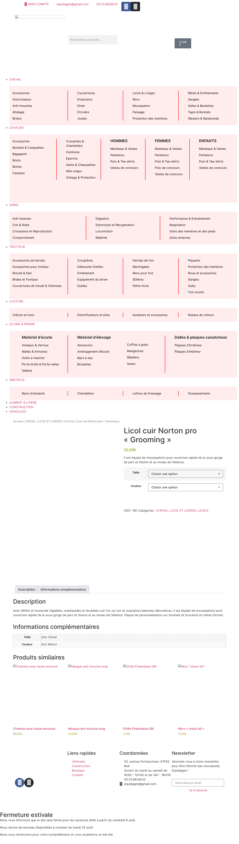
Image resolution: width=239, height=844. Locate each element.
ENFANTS (207, 141)
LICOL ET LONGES (50, 421)
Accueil (17, 421)
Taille (135, 472)
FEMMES (163, 141)
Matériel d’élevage (94, 337)
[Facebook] (126, 6)
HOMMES (119, 141)
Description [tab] (26, 589)
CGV (100, 796)
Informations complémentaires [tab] (63, 589)
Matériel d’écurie (37, 337)
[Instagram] (135, 6)
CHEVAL (30, 421)
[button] (119, 72)
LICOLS (69, 421)
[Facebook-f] (19, 782)
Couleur (136, 486)
